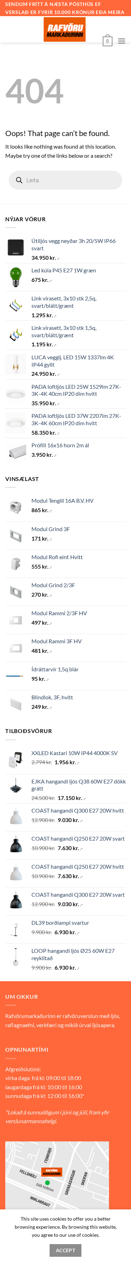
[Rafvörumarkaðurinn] (64, 29)
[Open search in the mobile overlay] (65, 180)
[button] (107, 40)
